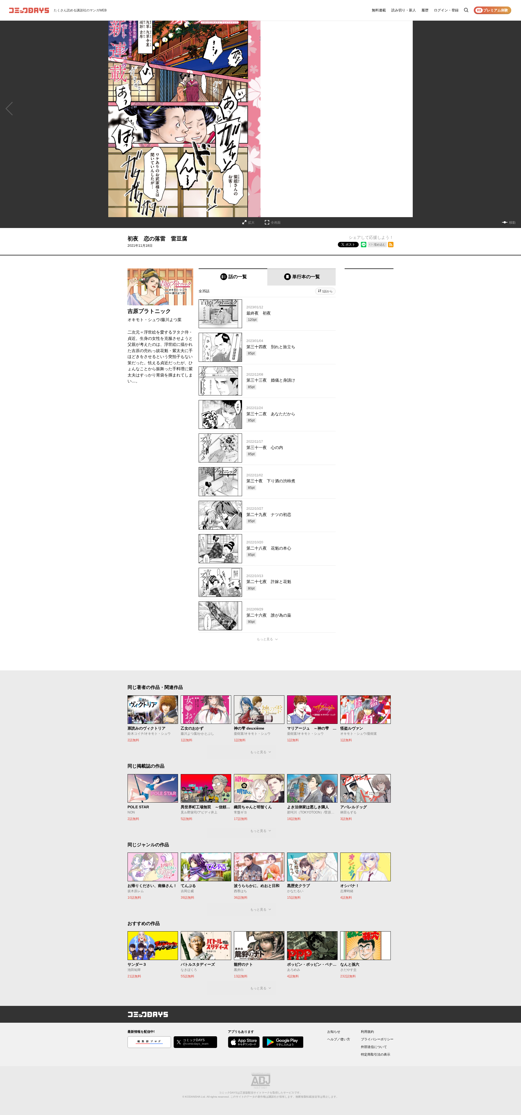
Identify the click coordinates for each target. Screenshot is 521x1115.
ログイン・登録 (446, 10)
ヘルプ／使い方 (338, 1039)
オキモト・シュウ (144, 319)
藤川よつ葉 (171, 319)
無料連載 (379, 10)
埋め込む (380, 244)
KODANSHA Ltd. (195, 1096)
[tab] (233, 277)
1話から (327, 291)
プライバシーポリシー (377, 1039)
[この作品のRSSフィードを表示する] (390, 244)
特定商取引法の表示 (375, 1054)
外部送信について (374, 1047)
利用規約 (367, 1032)
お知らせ (333, 1032)
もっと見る (265, 639)
